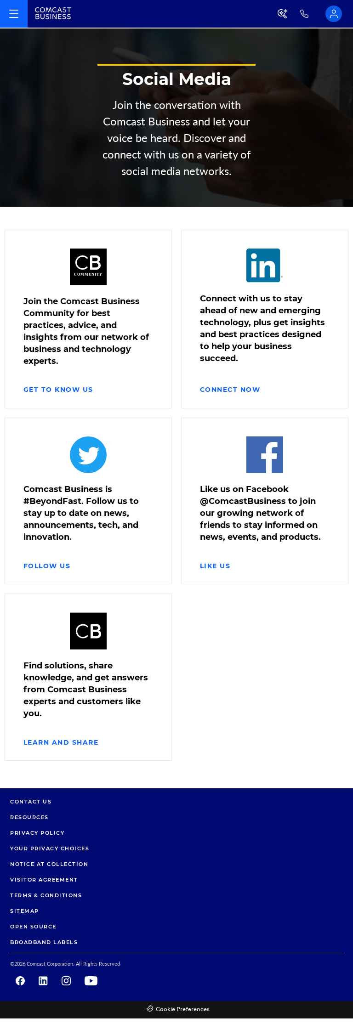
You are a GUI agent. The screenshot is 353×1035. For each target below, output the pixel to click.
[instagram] (66, 981)
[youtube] (91, 981)
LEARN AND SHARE (61, 742)
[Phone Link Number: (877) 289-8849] (312, 13)
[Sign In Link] (333, 14)
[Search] (283, 13)
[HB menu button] (14, 14)
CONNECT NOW (230, 389)
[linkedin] (43, 981)
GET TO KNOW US (58, 389)
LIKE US (215, 566)
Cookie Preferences (183, 1009)
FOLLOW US (47, 566)
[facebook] (20, 981)
